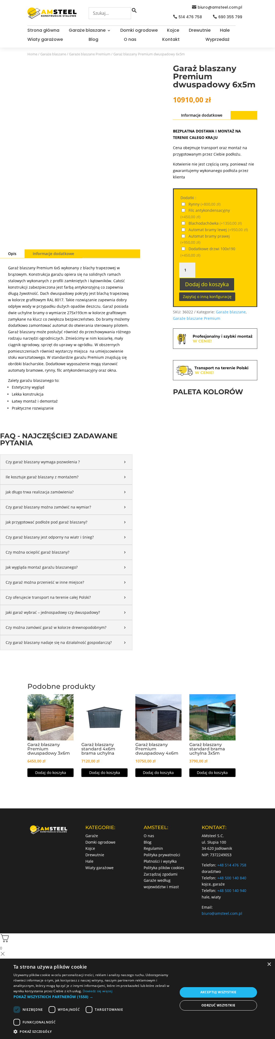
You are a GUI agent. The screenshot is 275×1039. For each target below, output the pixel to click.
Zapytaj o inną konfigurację (207, 296)
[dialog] (137, 999)
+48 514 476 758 (231, 865)
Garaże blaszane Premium (89, 54)
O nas (130, 40)
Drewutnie (200, 30)
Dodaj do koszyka (207, 284)
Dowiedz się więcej (97, 991)
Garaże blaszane (87, 30)
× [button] (269, 964)
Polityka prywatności (162, 854)
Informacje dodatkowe (53, 253)
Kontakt (171, 40)
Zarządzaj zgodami (161, 874)
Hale (225, 30)
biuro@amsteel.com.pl (220, 7)
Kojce (173, 30)
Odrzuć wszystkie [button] (218, 1005)
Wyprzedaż (217, 40)
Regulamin (153, 848)
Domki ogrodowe (139, 30)
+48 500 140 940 (231, 890)
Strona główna (43, 30)
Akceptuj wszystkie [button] (218, 992)
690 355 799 (230, 17)
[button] (93, 997)
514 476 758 (190, 17)
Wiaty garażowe (45, 40)
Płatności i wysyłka (160, 861)
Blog (93, 40)
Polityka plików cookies (164, 867)
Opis (12, 253)
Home (32, 54)
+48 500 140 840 (231, 877)
